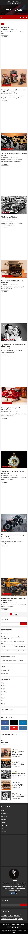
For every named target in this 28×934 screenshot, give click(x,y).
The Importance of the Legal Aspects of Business (13, 472)
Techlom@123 (5, 29)
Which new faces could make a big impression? (12, 536)
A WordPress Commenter (8, 660)
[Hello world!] (14, 24)
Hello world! (5, 28)
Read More (4, 36)
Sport (9, 918)
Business (5, 85)
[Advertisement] (14, 54)
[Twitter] (16, 893)
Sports (4, 530)
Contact (22, 924)
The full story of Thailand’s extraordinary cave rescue (9, 218)
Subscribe (26, 17)
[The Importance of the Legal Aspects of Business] (14, 459)
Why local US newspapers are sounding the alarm (14, 154)
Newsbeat (10, 148)
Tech (9, 593)
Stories (9, 85)
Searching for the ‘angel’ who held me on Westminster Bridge (13, 91)
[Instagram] (14, 893)
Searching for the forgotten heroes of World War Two (13, 409)
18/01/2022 (12, 284)
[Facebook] (12, 893)
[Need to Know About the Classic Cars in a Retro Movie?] (14, 587)
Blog (3, 23)
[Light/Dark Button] (21, 17)
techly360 (14, 10)
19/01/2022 (12, 93)
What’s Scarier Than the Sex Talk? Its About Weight (13, 345)
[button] (1, 17)
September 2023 (5, 670)
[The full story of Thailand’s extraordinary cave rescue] (14, 205)
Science (4, 918)
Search (4, 619)
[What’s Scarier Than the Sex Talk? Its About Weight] (14, 332)
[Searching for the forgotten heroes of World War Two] (14, 396)
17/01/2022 (12, 602)
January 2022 (4, 673)
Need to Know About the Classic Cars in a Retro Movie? (13, 600)
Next (16, 614)
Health (9, 466)
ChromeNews (20, 930)
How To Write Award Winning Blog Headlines (12, 282)
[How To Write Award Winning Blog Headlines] (14, 269)
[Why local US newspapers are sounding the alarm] (14, 141)
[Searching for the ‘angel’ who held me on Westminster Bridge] (14, 78)
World (8, 212)
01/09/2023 (12, 29)
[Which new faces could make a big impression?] (14, 523)
